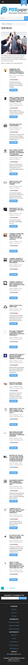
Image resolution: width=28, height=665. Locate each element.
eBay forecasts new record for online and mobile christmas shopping (16, 434)
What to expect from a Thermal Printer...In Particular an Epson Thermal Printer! (16, 99)
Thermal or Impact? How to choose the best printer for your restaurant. (16, 260)
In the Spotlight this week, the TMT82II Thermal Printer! (16, 537)
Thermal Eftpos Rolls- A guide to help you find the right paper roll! (16, 510)
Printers (14, 638)
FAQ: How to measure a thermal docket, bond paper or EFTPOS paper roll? (16, 333)
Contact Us (14, 612)
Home (3, 24)
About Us (14, 609)
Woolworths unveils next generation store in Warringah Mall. (16, 482)
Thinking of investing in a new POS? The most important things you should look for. (16, 236)
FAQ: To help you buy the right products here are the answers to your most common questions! (16, 152)
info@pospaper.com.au (15, 654)
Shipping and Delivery (14, 625)
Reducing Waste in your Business (15, 125)
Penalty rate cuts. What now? (15, 306)
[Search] (26, 18)
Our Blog (9, 24)
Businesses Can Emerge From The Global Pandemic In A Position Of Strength (16, 71)
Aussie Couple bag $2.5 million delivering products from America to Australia (16, 356)
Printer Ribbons (14, 641)
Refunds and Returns (14, 629)
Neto (19, 661)
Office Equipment (14, 648)
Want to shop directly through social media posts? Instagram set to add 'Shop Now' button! (16, 565)
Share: (12, 79)
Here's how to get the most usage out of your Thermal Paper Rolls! (16, 410)
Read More (13, 90)
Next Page (12, 588)
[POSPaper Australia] (14, 10)
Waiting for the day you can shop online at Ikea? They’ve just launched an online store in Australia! (16, 458)
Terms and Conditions (14, 622)
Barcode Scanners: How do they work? (15, 383)
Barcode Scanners (14, 645)
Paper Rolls (14, 635)
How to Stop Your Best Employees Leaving (15, 183)
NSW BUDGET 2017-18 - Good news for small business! (16, 210)
